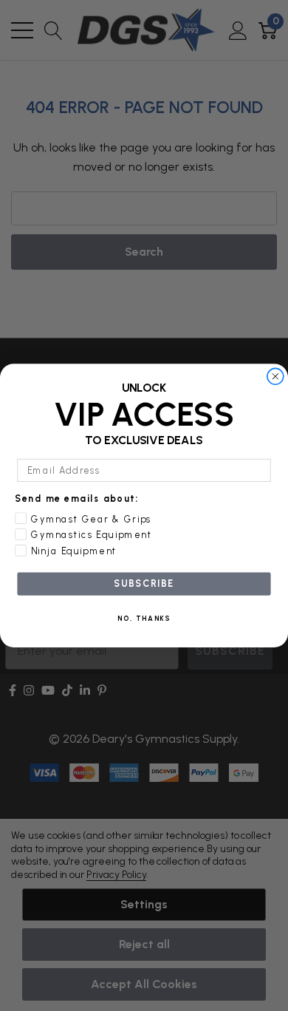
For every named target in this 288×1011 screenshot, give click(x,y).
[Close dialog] (275, 377)
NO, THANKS (144, 618)
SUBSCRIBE (144, 583)
